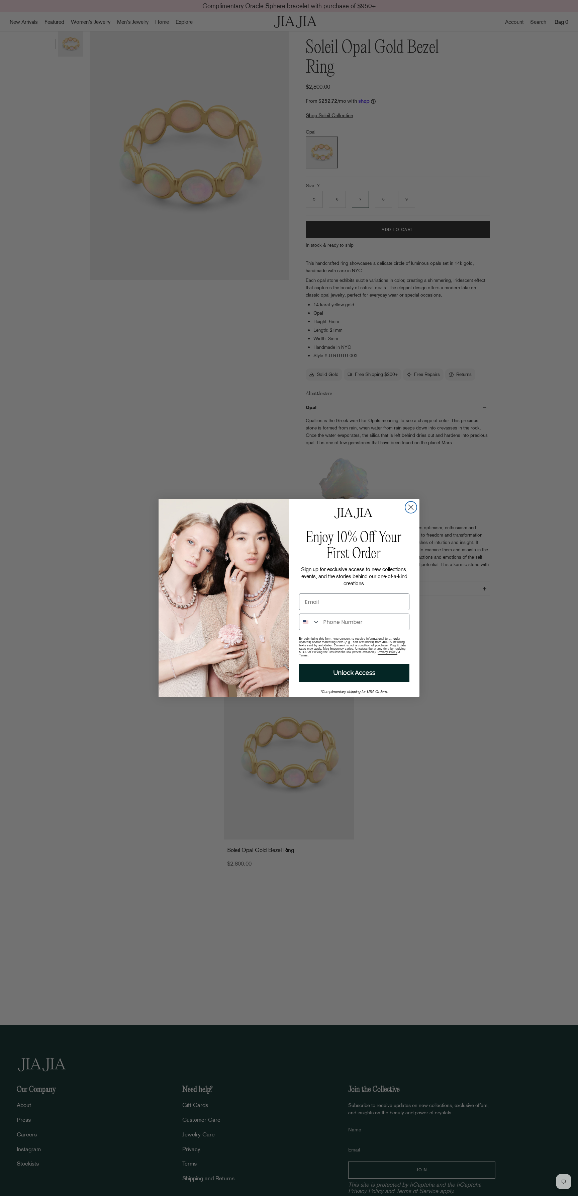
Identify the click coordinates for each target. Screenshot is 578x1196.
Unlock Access (354, 672)
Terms (303, 655)
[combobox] (309, 622)
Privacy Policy (387, 652)
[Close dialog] (411, 507)
